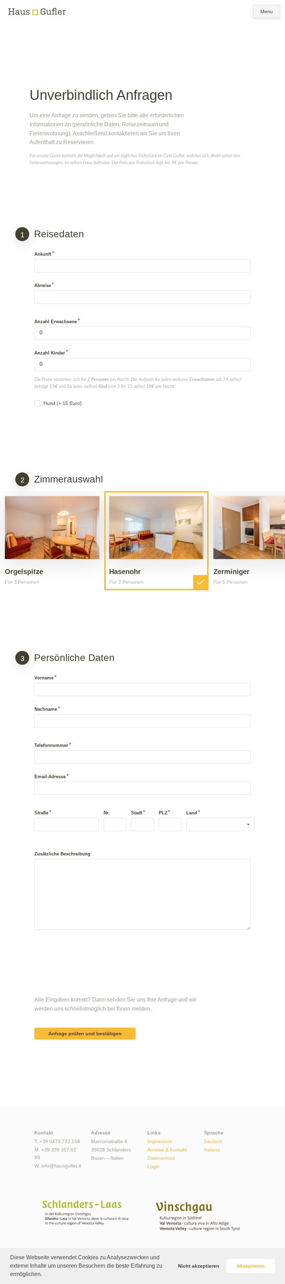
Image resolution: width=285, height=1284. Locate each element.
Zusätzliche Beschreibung (62, 853)
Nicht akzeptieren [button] (198, 1266)
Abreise (42, 285)
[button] (44, 1275)
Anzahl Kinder (49, 353)
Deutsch (213, 1141)
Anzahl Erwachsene (55, 321)
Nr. (106, 812)
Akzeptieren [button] (251, 1266)
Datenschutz (161, 1158)
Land (191, 812)
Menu (266, 11)
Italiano (212, 1150)
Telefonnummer (51, 745)
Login (153, 1166)
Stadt (136, 812)
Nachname (45, 709)
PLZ (163, 812)
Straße (41, 812)
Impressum (159, 1141)
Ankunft (42, 254)
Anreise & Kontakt (167, 1150)
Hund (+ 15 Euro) (62, 403)
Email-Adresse (50, 776)
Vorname (44, 677)
